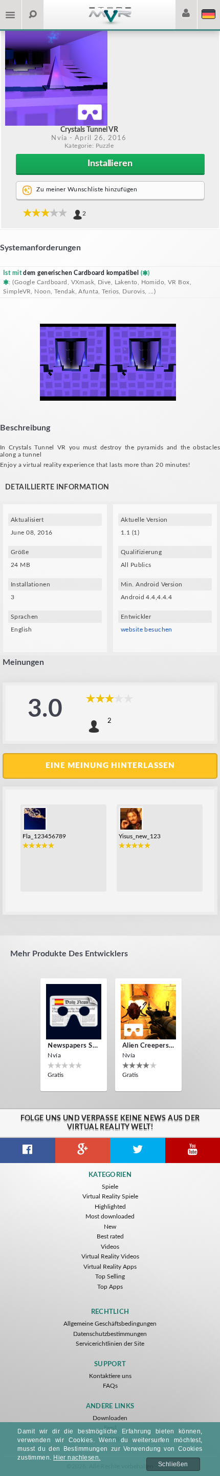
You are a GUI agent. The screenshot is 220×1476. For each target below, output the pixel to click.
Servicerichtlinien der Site (110, 1344)
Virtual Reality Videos (110, 1256)
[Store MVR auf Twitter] (138, 1150)
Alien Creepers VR (148, 1045)
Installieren (110, 163)
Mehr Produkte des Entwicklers (69, 954)
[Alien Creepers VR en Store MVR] (148, 1011)
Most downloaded (110, 1216)
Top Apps (110, 1287)
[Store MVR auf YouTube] (193, 1150)
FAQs (110, 1386)
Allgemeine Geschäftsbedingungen (110, 1324)
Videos (110, 1247)
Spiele (110, 1187)
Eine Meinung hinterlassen (110, 766)
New (110, 1227)
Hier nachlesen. (77, 1457)
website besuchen (146, 629)
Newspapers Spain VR (74, 1045)
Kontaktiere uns (110, 1376)
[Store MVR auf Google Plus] (83, 1150)
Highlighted (110, 1207)
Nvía (59, 138)
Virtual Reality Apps (110, 1267)
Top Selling (110, 1276)
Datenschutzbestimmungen (110, 1334)
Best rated (110, 1236)
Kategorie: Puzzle (89, 146)
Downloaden (110, 1418)
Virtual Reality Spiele (110, 1196)
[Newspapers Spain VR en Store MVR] (74, 1011)
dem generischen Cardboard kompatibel (81, 273)
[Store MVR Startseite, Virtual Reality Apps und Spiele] (110, 23)
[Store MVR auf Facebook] (28, 1150)
